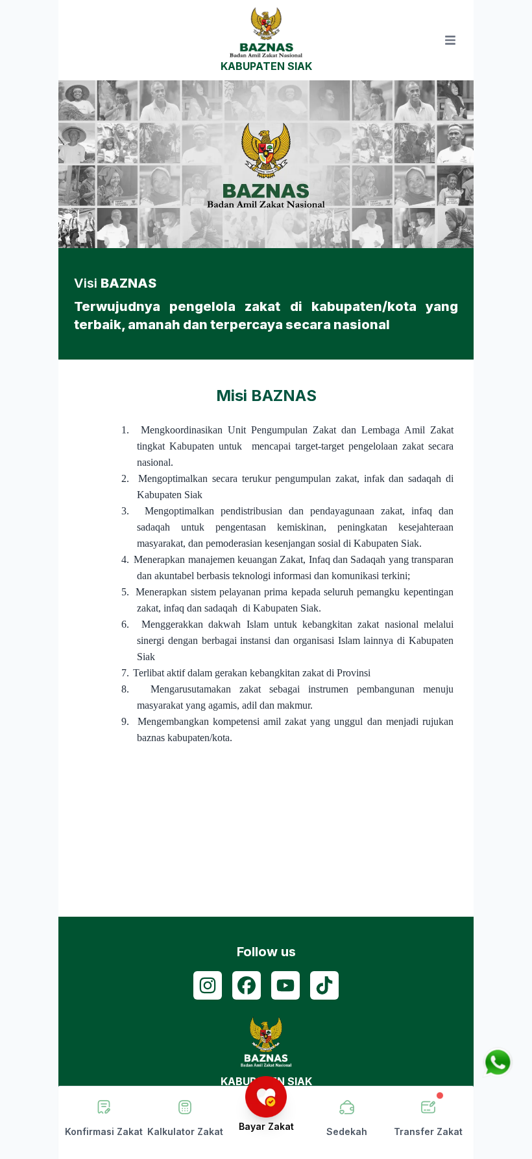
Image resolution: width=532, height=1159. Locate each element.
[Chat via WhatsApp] (498, 1062)
